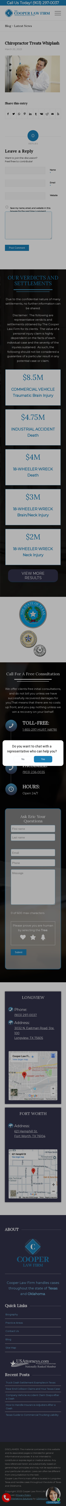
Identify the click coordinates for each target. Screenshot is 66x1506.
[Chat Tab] (33, 753)
